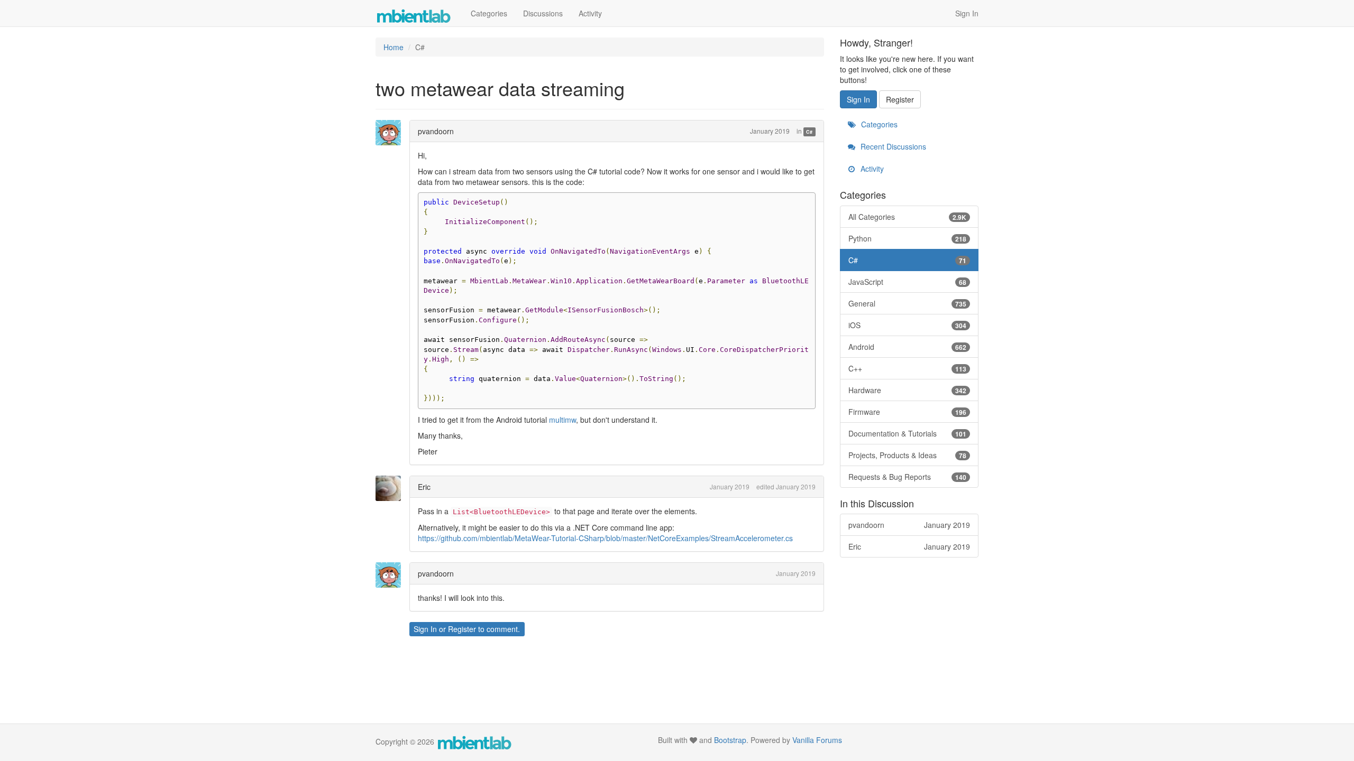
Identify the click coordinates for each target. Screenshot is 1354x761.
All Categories (907, 216)
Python (907, 238)
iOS (907, 325)
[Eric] (391, 488)
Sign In (966, 13)
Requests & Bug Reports (907, 476)
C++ (907, 368)
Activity (590, 13)
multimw (562, 419)
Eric (424, 486)
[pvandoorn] (391, 132)
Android (907, 346)
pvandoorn (436, 131)
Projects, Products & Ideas (907, 455)
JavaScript (907, 281)
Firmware (907, 411)
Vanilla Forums (817, 740)
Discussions (543, 13)
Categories (489, 13)
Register (462, 629)
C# (809, 131)
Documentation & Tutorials (907, 433)
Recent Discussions (892, 146)
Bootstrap (730, 740)
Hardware (907, 390)
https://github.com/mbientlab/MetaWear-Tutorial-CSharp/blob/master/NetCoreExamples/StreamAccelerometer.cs (605, 538)
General (907, 303)
